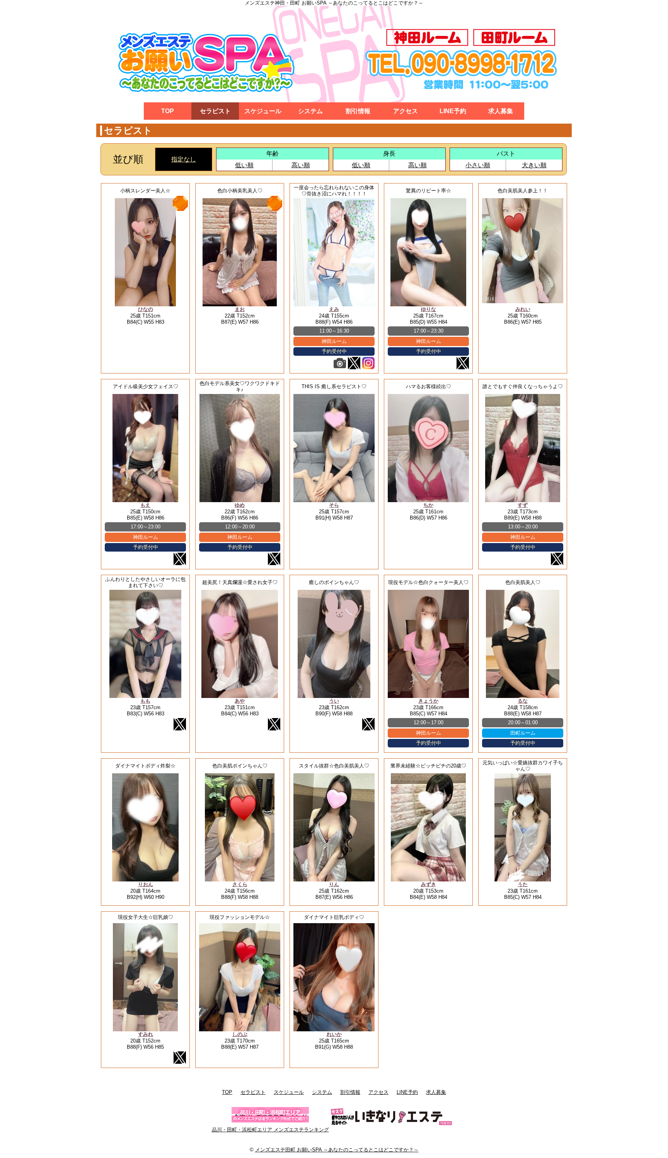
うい (334, 701)
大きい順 (534, 165)
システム (310, 111)
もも (145, 701)
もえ (145, 505)
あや (240, 701)
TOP (167, 111)
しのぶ (239, 1034)
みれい (522, 309)
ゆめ (240, 505)
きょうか (428, 701)
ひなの (145, 309)
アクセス (405, 111)
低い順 (244, 165)
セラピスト (215, 111)
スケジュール (262, 111)
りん (334, 884)
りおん (145, 884)
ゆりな (428, 309)
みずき (428, 884)
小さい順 (477, 165)
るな (523, 701)
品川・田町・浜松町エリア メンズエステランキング (270, 1130)
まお (240, 309)
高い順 (300, 165)
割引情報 (358, 111)
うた (523, 884)
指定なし (183, 159)
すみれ (145, 1034)
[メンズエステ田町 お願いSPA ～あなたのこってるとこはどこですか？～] (334, 54)
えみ (334, 309)
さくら (239, 884)
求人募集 (500, 111)
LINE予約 (453, 111)
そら (334, 505)
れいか (334, 1034)
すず (523, 505)
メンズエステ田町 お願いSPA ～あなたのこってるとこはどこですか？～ (337, 1150)
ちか (428, 505)
